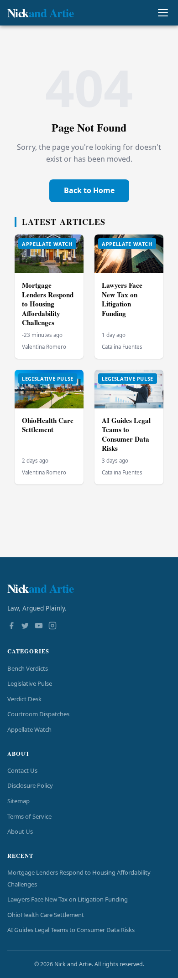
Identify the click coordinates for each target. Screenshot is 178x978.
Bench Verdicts (27, 668)
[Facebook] (11, 626)
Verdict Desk (24, 699)
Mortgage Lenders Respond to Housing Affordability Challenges (47, 303)
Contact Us (22, 770)
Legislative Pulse (29, 683)
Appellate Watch (29, 729)
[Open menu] (163, 13)
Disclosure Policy (30, 785)
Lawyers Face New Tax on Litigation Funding (122, 299)
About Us (20, 831)
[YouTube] (39, 626)
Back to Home (89, 190)
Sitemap (18, 801)
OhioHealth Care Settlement (47, 425)
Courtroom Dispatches (38, 714)
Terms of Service (29, 816)
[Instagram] (52, 626)
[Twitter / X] (25, 626)
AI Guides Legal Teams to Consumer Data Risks (126, 434)
